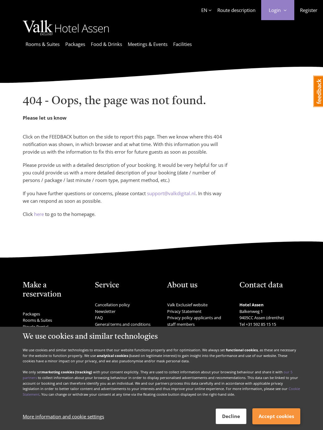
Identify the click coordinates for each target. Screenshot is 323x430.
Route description (236, 10)
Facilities (182, 44)
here (39, 214)
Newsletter (105, 311)
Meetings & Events (147, 44)
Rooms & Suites (43, 44)
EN (204, 10)
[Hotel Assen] (66, 36)
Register (308, 10)
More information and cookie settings (63, 416)
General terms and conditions (122, 324)
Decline (231, 416)
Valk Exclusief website (187, 305)
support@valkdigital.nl (171, 193)
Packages (75, 44)
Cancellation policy (112, 305)
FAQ (99, 317)
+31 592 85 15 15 (261, 324)
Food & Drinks (106, 44)
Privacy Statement (184, 311)
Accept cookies (276, 416)
